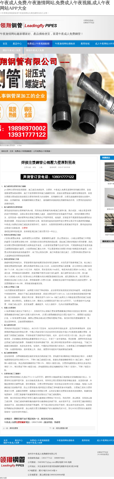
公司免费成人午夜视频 (41, 151)
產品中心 (17, 43)
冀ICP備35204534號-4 (48, 471)
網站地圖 (59, 462)
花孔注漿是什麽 (62, 428)
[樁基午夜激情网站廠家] (12, 471)
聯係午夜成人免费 (35, 50)
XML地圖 (67, 462)
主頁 (11, 151)
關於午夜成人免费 (12, 50)
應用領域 (85, 43)
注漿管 (25, 228)
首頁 (5, 43)
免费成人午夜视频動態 (38, 43)
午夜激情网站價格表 (65, 43)
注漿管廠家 (21, 422)
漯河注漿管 (14, 428)
